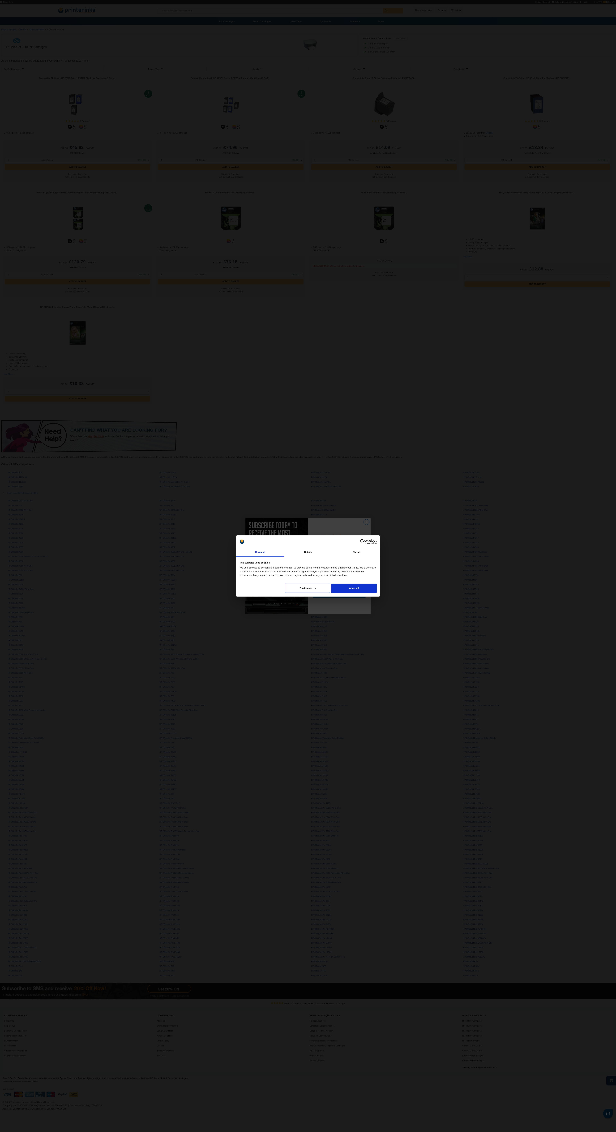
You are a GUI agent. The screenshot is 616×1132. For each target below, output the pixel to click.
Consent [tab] (260, 552)
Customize (306, 588)
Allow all (354, 588)
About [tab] (356, 552)
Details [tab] (308, 552)
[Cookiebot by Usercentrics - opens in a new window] (363, 541)
